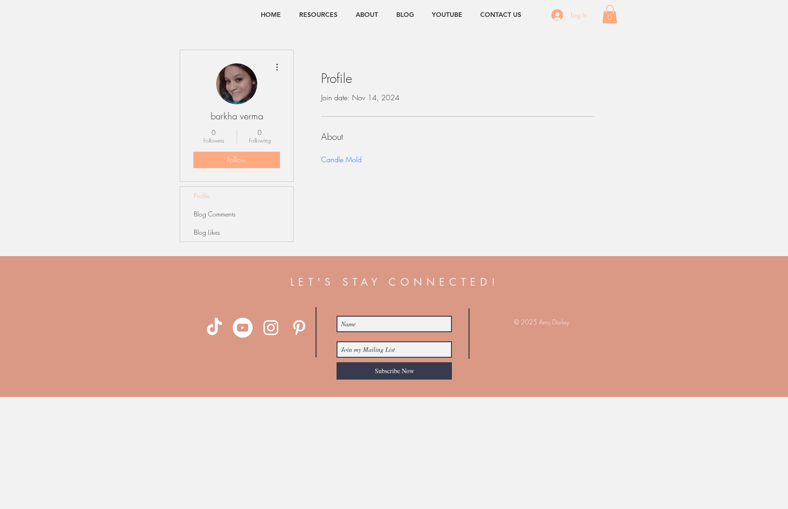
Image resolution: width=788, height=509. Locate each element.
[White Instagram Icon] (271, 328)
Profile (202, 195)
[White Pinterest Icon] (299, 328)
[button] (609, 14)
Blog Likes (207, 232)
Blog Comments (214, 214)
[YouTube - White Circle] (243, 328)
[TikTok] (214, 328)
